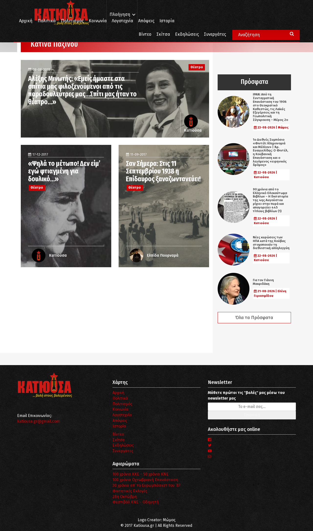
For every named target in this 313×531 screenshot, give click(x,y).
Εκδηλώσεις (187, 34)
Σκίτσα (163, 34)
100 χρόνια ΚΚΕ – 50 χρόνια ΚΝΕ (140, 474)
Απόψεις (146, 20)
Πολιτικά (47, 20)
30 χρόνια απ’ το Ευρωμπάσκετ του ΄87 (146, 485)
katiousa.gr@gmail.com (38, 421)
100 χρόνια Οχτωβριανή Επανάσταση (145, 479)
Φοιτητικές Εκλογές (129, 491)
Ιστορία (166, 20)
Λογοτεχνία (122, 415)
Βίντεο (145, 34)
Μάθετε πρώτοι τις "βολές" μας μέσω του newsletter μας (246, 395)
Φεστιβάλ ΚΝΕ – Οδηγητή (135, 502)
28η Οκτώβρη (124, 496)
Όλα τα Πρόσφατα (254, 317)
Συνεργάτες (215, 34)
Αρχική (26, 20)
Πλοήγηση (120, 14)
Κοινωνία (98, 20)
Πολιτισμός (72, 20)
